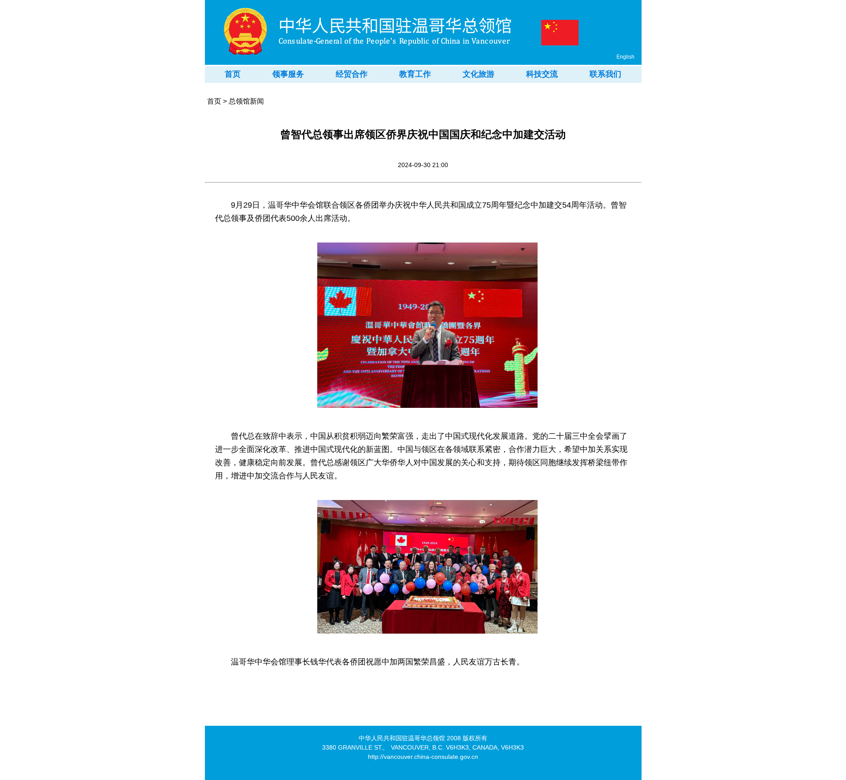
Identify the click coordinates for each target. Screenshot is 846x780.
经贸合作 (351, 74)
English (625, 57)
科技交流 (542, 74)
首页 (233, 74)
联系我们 (605, 74)
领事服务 (288, 74)
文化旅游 (478, 74)
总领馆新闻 (246, 101)
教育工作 (415, 74)
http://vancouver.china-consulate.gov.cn (423, 756)
